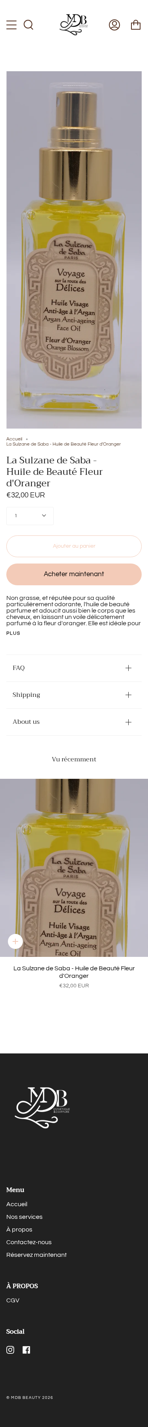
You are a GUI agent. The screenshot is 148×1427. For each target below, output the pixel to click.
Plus (13, 633)
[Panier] (136, 24)
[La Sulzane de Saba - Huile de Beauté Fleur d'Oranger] (74, 868)
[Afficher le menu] (12, 25)
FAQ (18, 668)
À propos (19, 1229)
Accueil (14, 439)
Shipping (26, 694)
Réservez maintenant (36, 1255)
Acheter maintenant (74, 574)
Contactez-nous (29, 1242)
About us (26, 721)
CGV (12, 1300)
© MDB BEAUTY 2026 (29, 1398)
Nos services (24, 1217)
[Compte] (114, 24)
